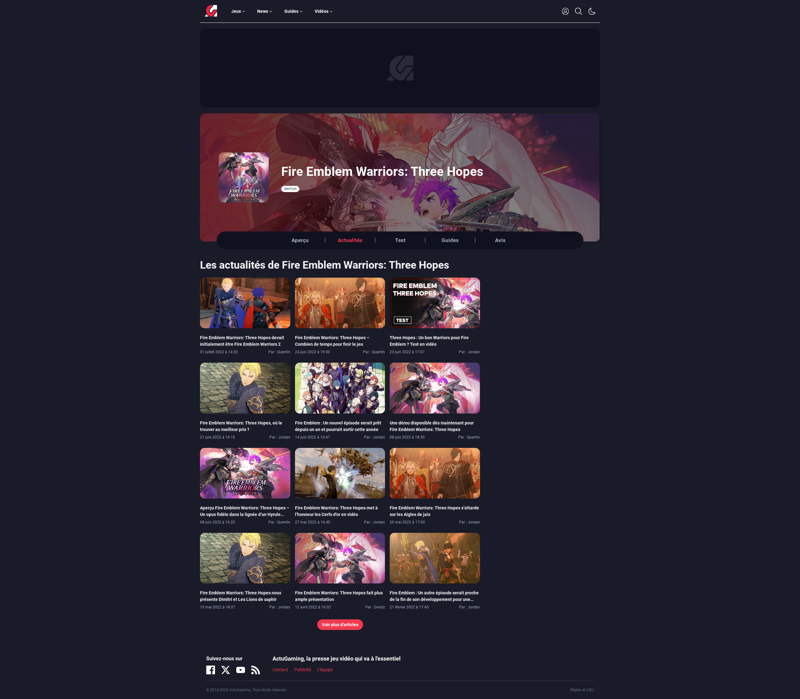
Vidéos (321, 11)
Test (400, 240)
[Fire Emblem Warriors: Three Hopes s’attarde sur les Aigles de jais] (435, 472)
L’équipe (325, 669)
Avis (500, 240)
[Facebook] (210, 670)
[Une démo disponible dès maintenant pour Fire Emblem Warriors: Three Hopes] (435, 387)
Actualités (350, 240)
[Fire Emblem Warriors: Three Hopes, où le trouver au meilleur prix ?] (245, 387)
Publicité (302, 669)
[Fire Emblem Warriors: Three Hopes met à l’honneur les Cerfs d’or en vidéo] (340, 472)
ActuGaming (211, 11)
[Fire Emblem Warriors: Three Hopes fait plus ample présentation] (340, 558)
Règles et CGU (582, 690)
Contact (280, 669)
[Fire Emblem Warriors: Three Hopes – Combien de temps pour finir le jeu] (340, 303)
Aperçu (300, 240)
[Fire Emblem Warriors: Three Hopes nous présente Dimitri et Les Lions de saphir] (245, 558)
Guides (291, 11)
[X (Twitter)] (225, 670)
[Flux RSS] (255, 670)
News (262, 11)
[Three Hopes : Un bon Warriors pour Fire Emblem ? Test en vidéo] (435, 303)
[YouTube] (240, 670)
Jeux (236, 11)
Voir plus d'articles (340, 624)
